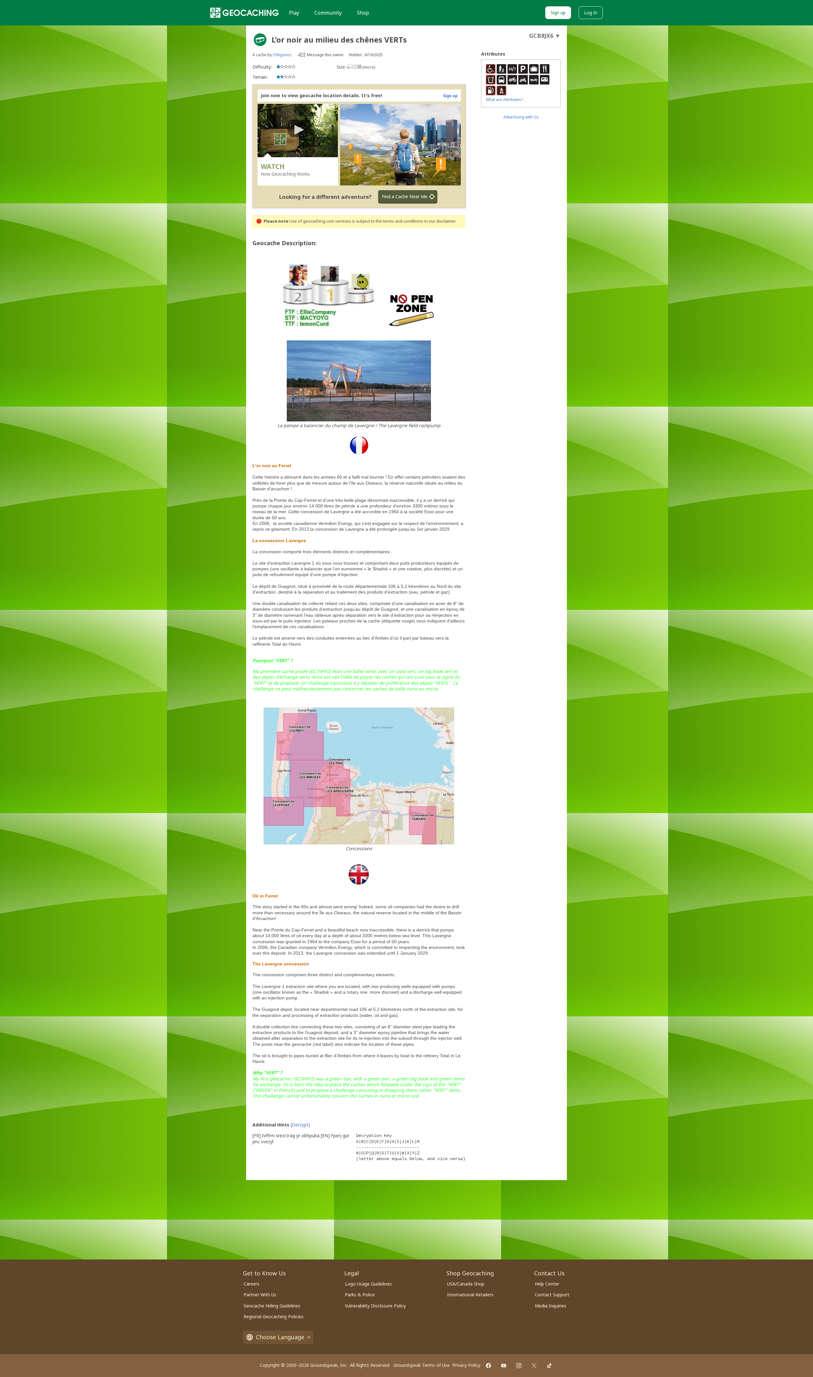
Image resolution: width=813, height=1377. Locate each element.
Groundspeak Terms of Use (421, 1365)
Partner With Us (260, 1295)
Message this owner (325, 54)
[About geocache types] (260, 39)
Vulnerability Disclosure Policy (375, 1306)
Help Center (547, 1284)
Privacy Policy (466, 1365)
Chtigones (282, 54)
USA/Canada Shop (465, 1284)
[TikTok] (549, 1365)
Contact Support (552, 1295)
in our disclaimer (439, 221)
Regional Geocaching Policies (274, 1316)
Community (328, 12)
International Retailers (470, 1295)
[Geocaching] (244, 12)
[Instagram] (519, 1365)
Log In (590, 13)
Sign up (558, 13)
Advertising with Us (521, 117)
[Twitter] (534, 1365)
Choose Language (280, 1337)
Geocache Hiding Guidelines (272, 1306)
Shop (363, 12)
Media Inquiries (550, 1306)
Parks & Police (360, 1295)
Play (294, 12)
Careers (251, 1284)
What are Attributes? (504, 99)
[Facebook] (488, 1365)
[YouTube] (503, 1365)
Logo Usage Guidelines (368, 1284)
